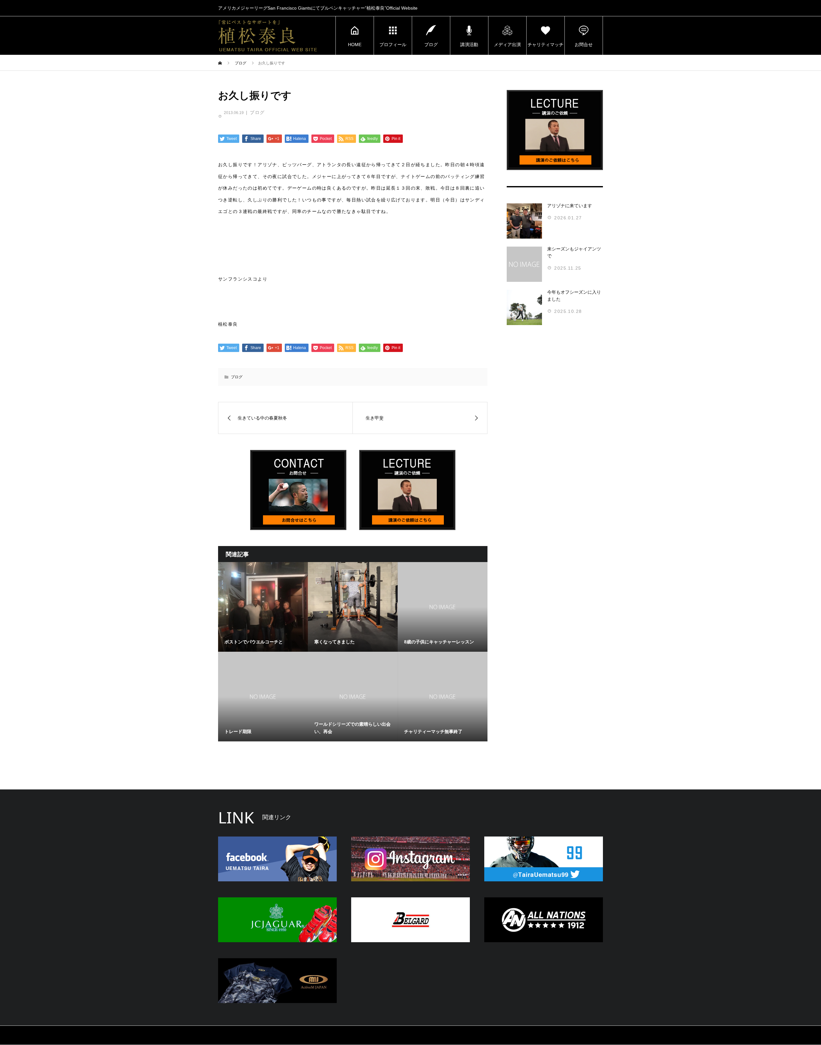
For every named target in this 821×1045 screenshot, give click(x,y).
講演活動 (469, 44)
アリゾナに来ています (569, 205)
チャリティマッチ (545, 44)
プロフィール (392, 44)
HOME (354, 44)
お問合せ (584, 44)
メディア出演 (507, 44)
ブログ (431, 44)
